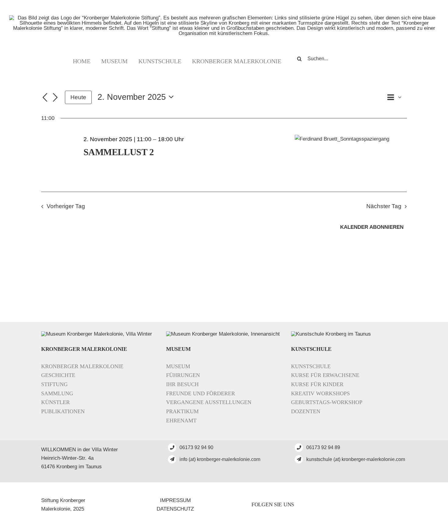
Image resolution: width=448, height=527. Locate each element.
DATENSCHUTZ (175, 509)
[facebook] (337, 504)
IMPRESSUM (175, 500)
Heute (78, 97)
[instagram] (350, 504)
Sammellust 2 (119, 152)
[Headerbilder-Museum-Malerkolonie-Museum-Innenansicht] (223, 334)
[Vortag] (44, 98)
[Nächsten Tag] (55, 98)
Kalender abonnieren (372, 227)
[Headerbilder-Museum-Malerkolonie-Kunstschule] (331, 334)
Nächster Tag (383, 206)
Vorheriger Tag (66, 206)
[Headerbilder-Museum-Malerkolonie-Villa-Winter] (96, 334)
